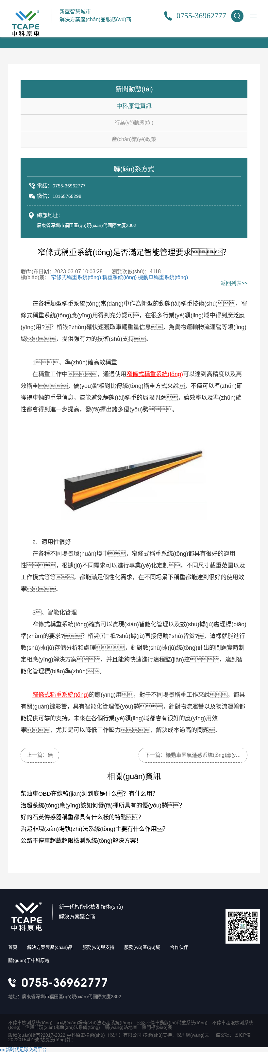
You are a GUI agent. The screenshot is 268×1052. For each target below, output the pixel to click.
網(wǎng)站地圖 (121, 1027)
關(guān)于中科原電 (28, 960)
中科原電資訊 (134, 106)
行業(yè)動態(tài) (134, 122)
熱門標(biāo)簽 (157, 1027)
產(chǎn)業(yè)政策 (134, 139)
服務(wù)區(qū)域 (142, 947)
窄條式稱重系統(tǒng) (76, 277)
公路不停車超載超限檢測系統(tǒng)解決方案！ (81, 840)
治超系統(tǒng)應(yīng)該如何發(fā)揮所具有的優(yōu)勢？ (103, 805)
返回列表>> (234, 283)
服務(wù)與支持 (98, 947)
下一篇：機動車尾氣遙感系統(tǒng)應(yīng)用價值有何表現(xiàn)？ (196, 755)
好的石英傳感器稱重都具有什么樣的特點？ (82, 817)
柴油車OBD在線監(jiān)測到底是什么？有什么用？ (89, 793)
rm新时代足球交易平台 (23, 1049)
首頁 (12, 947)
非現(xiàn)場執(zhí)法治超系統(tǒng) (94, 1022)
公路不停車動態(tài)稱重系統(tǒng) (172, 1022)
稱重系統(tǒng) (119, 277)
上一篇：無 (40, 755)
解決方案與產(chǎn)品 (50, 947)
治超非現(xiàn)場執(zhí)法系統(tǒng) (62, 1027)
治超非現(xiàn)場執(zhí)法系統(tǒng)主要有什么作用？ (94, 829)
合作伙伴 (179, 947)
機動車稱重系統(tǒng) (163, 277)
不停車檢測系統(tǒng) (30, 1022)
